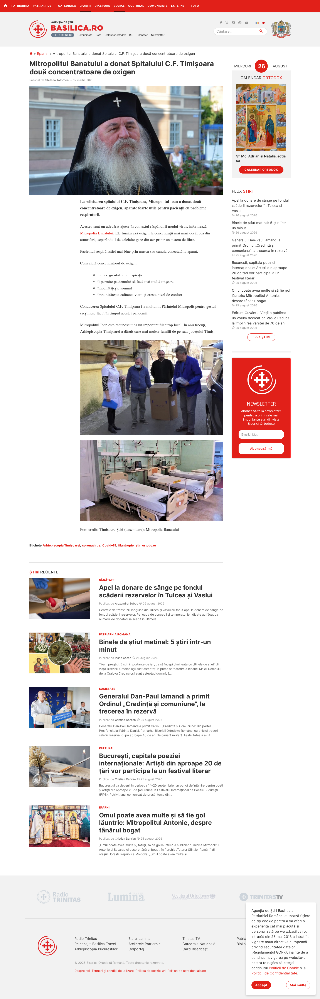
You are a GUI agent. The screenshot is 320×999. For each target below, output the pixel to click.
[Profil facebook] (221, 23)
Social (119, 5)
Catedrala (67, 5)
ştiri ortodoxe (146, 545)
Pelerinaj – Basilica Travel (95, 944)
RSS (131, 35)
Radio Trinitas (85, 938)
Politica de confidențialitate (186, 970)
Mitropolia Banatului (96, 233)
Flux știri (261, 337)
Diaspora (102, 5)
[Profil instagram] (233, 23)
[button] (314, 6)
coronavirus (91, 545)
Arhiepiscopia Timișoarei (61, 545)
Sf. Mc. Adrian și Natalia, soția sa (261, 158)
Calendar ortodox (115, 35)
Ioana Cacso (123, 658)
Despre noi (82, 970)
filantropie (126, 545)
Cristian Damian (125, 720)
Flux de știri (63, 35)
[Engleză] (264, 23)
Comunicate (158, 5)
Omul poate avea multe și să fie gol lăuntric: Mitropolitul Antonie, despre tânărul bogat (155, 822)
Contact (143, 35)
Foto (195, 5)
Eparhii (85, 5)
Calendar (261, 77)
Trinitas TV (191, 938)
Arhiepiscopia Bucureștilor (96, 949)
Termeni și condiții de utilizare (113, 970)
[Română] (258, 23)
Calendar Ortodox (261, 169)
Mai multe (298, 985)
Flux (242, 191)
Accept (261, 985)
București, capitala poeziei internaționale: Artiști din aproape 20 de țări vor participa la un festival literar (160, 763)
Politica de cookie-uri (150, 970)
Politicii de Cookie (284, 968)
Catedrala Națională (198, 944)
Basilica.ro (77, 28)
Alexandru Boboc (126, 603)
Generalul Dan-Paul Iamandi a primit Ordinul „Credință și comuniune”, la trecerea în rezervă (154, 703)
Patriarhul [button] (42, 5)
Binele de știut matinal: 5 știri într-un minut (155, 645)
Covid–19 (109, 545)
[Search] (261, 31)
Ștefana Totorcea (57, 80)
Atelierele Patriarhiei (144, 944)
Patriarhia (20, 5)
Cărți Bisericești (195, 949)
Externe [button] (178, 5)
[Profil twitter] (227, 23)
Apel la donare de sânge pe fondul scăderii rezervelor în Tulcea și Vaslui (156, 591)
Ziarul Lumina (139, 938)
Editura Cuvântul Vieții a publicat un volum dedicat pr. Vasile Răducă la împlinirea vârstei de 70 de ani (261, 318)
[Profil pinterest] (240, 23)
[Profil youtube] (246, 23)
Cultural (136, 5)
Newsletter (157, 35)
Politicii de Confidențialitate (274, 973)
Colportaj (136, 949)
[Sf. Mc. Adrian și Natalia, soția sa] (261, 117)
